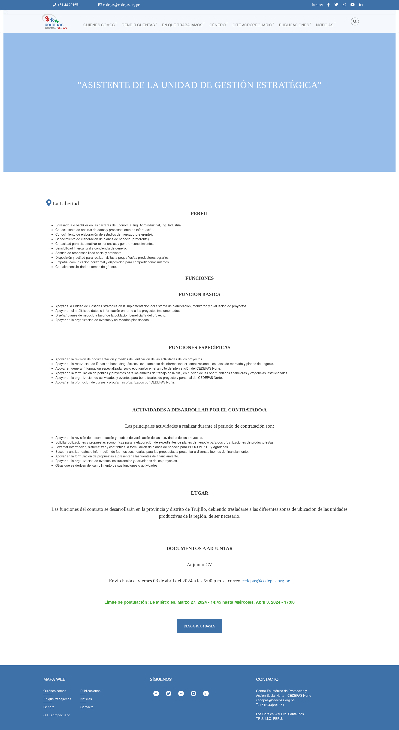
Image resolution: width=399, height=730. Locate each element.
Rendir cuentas (138, 24)
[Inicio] (54, 21)
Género (217, 24)
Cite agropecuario (252, 24)
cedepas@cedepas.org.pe (121, 5)
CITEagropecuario (56, 715)
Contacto (87, 707)
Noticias (324, 24)
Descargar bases (199, 626)
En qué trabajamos (182, 24)
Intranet (317, 5)
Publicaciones (294, 24)
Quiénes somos (99, 24)
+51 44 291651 (68, 5)
